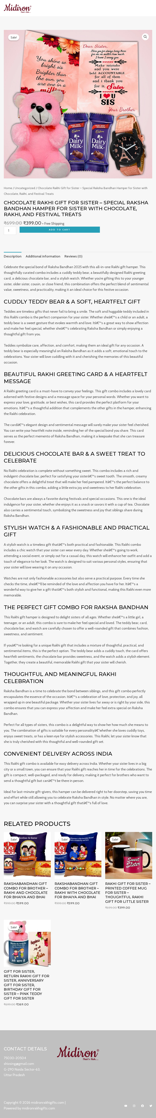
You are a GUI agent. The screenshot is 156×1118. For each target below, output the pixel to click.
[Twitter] (151, 1105)
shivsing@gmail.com (19, 1064)
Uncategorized (25, 188)
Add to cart (59, 229)
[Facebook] (142, 1105)
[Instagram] (134, 1105)
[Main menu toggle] (148, 8)
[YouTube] (125, 1105)
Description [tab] (12, 256)
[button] (145, 36)
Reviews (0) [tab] (73, 256)
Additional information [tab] (43, 256)
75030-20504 (15, 1058)
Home (8, 188)
